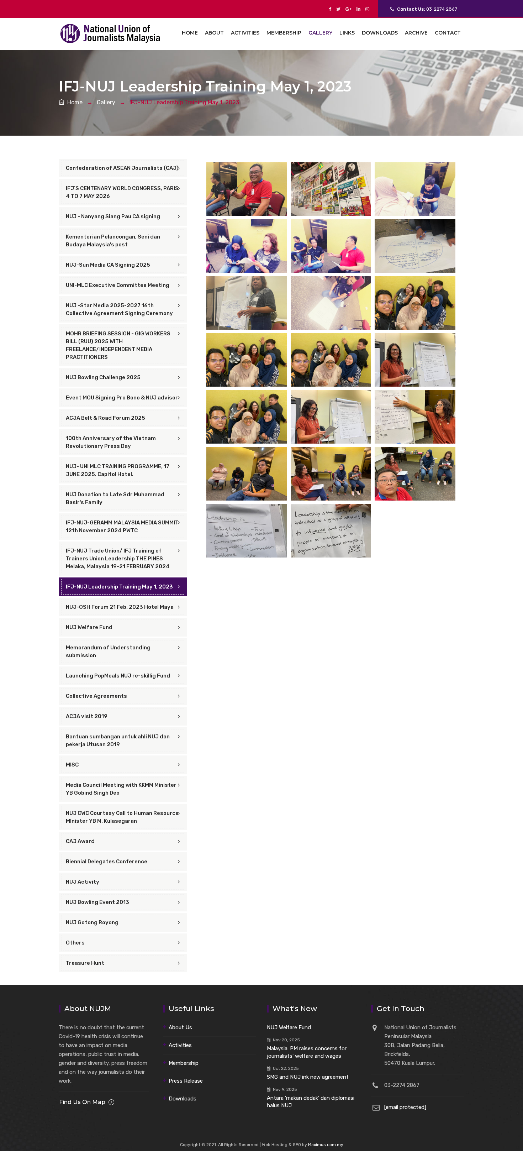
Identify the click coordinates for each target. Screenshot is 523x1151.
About (214, 33)
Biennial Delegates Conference (106, 861)
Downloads (380, 33)
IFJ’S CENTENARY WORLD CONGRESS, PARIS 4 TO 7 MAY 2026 (122, 192)
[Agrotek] (111, 33)
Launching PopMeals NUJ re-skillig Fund (118, 676)
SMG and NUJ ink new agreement (308, 1077)
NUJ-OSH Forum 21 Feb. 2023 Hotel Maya (120, 607)
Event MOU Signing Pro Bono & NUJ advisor (122, 397)
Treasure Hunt (85, 963)
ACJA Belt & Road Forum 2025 (105, 418)
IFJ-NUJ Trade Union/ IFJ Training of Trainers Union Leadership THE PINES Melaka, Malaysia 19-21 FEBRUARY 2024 (118, 559)
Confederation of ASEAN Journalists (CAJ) (122, 168)
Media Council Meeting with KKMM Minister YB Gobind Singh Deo (121, 789)
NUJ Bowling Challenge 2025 (103, 377)
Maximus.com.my (325, 1144)
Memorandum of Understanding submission (108, 651)
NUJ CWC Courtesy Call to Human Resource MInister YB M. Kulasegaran (122, 817)
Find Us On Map (82, 1102)
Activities (245, 33)
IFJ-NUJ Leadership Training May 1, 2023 (119, 587)
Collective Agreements (96, 696)
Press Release (186, 1081)
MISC (72, 765)
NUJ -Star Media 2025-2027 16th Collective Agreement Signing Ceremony (119, 309)
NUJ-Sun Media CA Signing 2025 (108, 265)
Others (75, 943)
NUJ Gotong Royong (92, 922)
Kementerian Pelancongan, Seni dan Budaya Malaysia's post (113, 241)
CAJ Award (80, 841)
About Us (180, 1027)
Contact (448, 33)
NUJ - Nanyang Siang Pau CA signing (113, 216)
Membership (283, 33)
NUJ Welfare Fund (89, 627)
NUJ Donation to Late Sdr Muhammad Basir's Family (115, 498)
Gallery (320, 33)
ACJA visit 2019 (86, 716)
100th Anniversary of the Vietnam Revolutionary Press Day (111, 442)
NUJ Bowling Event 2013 (97, 902)
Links (347, 33)
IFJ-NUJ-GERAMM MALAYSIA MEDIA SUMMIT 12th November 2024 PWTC (122, 526)
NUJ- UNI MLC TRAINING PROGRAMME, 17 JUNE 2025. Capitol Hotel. (117, 470)
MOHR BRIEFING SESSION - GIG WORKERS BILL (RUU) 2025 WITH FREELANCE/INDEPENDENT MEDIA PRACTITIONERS (118, 345)
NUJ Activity (82, 882)
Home (190, 33)
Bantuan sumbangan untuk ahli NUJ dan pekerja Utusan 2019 (118, 740)
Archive (416, 33)
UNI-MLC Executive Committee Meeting (117, 285)
